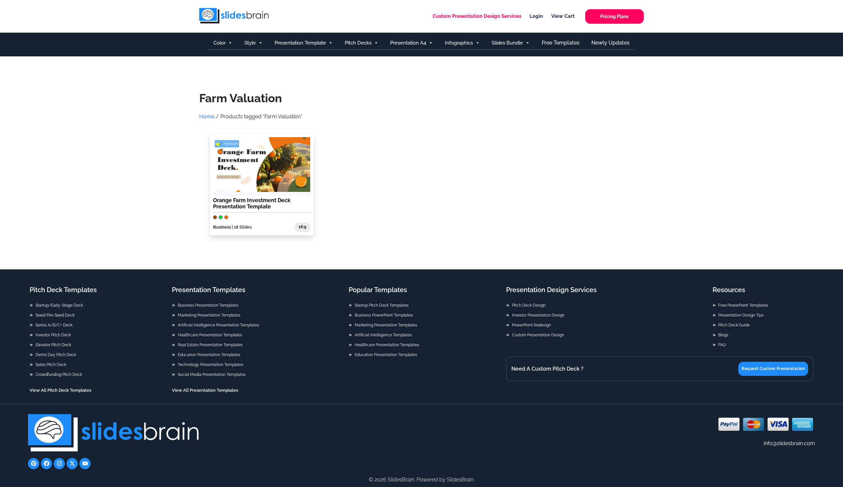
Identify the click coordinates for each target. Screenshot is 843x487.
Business (222, 227)
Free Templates (561, 43)
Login (536, 16)
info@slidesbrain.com (789, 443)
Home (206, 116)
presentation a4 (408, 43)
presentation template (300, 43)
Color (219, 43)
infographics (459, 43)
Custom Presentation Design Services (477, 16)
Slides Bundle (507, 43)
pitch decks (358, 43)
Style (250, 43)
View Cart (563, 16)
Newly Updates (610, 43)
